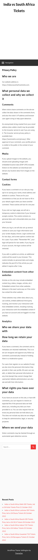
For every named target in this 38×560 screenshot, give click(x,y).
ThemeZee (19, 553)
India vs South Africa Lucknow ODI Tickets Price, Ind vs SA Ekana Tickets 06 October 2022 (18, 513)
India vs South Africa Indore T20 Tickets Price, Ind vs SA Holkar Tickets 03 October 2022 (17, 528)
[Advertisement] (19, 37)
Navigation (9, 63)
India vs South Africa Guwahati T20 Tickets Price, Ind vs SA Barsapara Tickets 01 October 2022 (18, 537)
